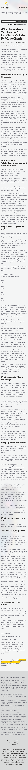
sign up (7, 652)
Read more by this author (17, 45)
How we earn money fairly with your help (14, 734)
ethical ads (24, 24)
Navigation (23, 8)
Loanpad (21, 596)
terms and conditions (11, 710)
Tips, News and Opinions (11, 12)
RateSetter (4, 99)
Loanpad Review (11, 639)
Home (2, 12)
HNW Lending (17, 594)
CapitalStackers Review (13, 636)
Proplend (3, 648)
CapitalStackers (5, 594)
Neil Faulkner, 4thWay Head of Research (13, 42)
